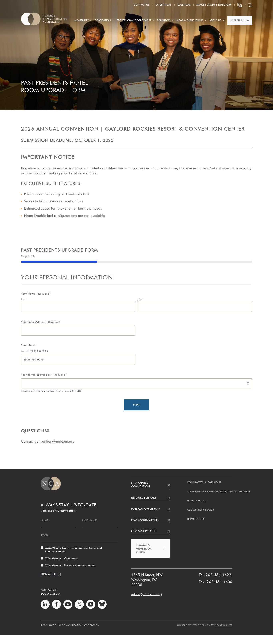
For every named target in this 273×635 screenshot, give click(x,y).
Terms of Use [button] (196, 519)
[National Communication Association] (44, 19)
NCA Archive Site (143, 531)
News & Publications (190, 20)
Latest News (164, 5)
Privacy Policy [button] (197, 501)
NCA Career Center (144, 519)
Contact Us (141, 5)
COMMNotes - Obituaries (61, 558)
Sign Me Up (48, 574)
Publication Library (145, 508)
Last (140, 299)
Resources (164, 20)
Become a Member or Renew (143, 549)
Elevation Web (223, 625)
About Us (215, 20)
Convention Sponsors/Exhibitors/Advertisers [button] (218, 492)
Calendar (183, 5)
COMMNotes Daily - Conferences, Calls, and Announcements (73, 550)
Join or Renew (239, 20)
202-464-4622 (218, 575)
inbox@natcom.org (146, 594)
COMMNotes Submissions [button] (204, 482)
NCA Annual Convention (140, 485)
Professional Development (134, 20)
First (23, 299)
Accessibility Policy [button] (200, 510)
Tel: (202, 575)
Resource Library (143, 497)
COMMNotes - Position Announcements (70, 565)
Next (136, 404)
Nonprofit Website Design (193, 625)
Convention (103, 20)
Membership (81, 20)
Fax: (202, 582)
